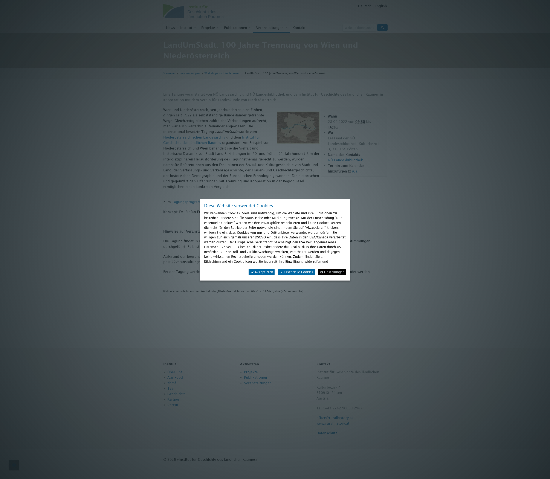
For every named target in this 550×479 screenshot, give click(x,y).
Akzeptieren (264, 272)
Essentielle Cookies (298, 272)
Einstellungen (334, 272)
